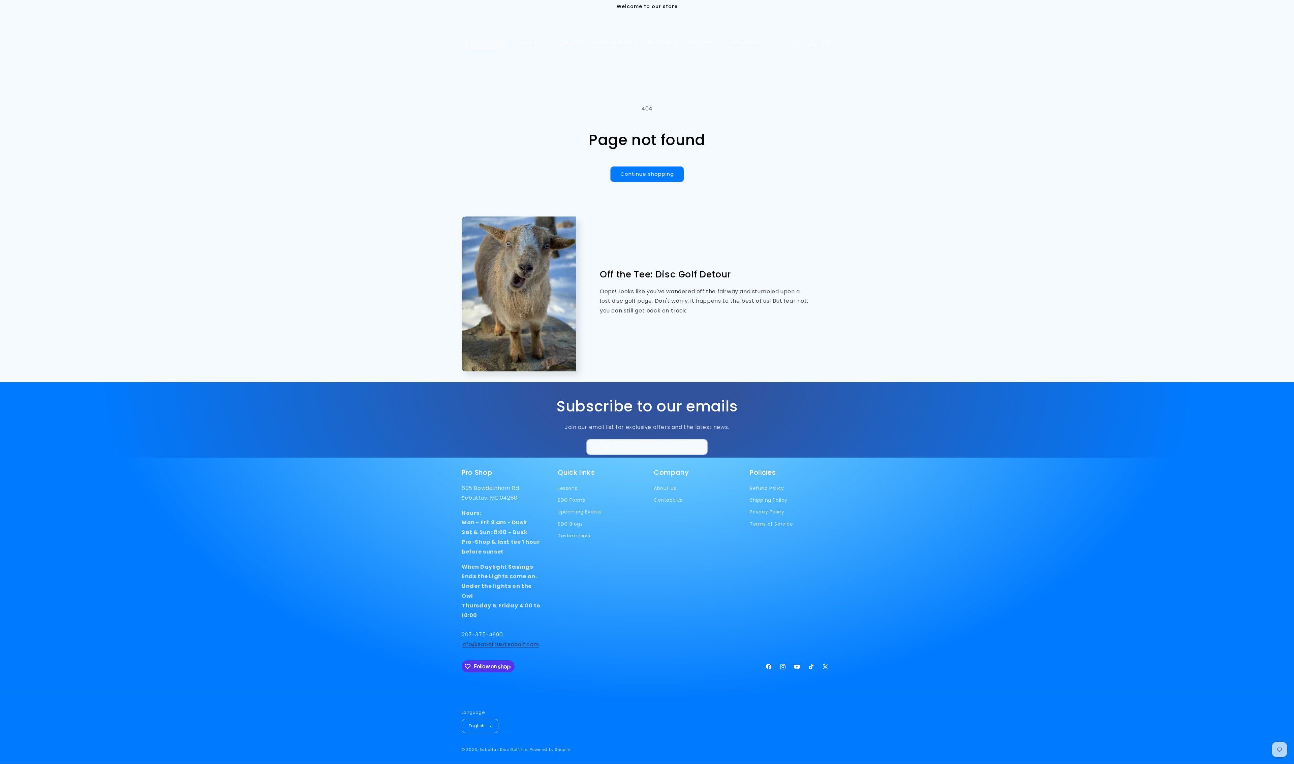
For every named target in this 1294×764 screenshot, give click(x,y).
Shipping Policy (769, 500)
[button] (532, 43)
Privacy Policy (767, 512)
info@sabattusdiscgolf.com (500, 644)
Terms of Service (771, 524)
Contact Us (668, 500)
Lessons (567, 488)
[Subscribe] (699, 447)
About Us (665, 488)
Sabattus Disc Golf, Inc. (504, 750)
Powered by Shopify (550, 750)
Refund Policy (767, 488)
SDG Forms (571, 500)
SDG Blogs (570, 524)
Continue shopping (647, 173)
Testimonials (574, 535)
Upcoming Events (580, 512)
